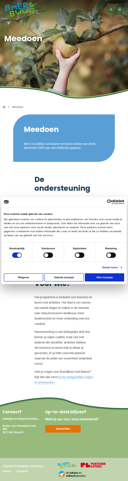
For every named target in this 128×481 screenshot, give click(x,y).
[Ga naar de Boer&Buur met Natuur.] (4, 107)
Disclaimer (22, 471)
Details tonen (110, 267)
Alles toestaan (104, 277)
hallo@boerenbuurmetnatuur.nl (21, 418)
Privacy (6, 471)
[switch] (48, 255)
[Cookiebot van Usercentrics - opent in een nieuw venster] (109, 201)
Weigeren (23, 277)
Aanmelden (63, 428)
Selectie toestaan (64, 277)
